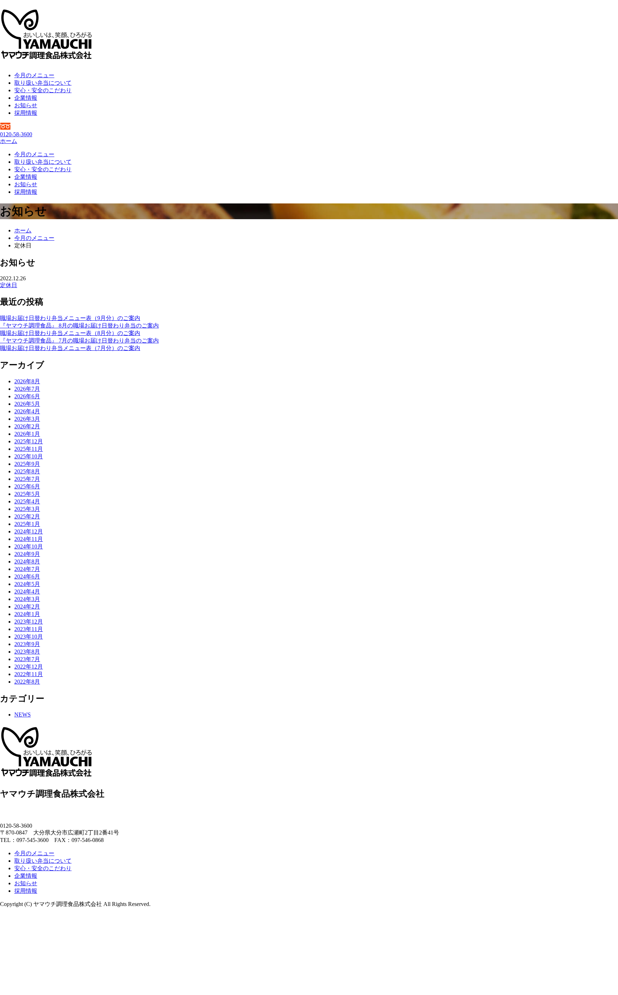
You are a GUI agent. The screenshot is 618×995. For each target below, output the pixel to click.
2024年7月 (27, 569)
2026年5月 (27, 404)
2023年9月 (27, 644)
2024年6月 (27, 576)
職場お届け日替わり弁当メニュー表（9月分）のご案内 (70, 318)
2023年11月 (28, 629)
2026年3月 (27, 419)
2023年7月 (27, 659)
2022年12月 (28, 667)
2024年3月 (27, 599)
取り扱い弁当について (43, 83)
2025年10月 (28, 456)
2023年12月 (28, 622)
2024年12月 (28, 531)
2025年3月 (27, 509)
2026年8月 (27, 381)
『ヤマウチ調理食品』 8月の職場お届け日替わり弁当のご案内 (79, 325)
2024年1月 (27, 614)
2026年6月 (27, 396)
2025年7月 (27, 479)
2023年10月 (28, 637)
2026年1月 (27, 434)
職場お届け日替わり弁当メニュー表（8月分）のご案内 (70, 333)
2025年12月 (28, 441)
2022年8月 (27, 682)
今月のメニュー (34, 75)
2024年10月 (28, 546)
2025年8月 (27, 471)
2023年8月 (27, 652)
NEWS (22, 714)
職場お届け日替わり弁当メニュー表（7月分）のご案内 (70, 348)
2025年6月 (27, 486)
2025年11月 (28, 449)
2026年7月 (27, 389)
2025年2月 (27, 516)
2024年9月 (27, 554)
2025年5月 (27, 494)
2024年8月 (27, 561)
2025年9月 (27, 464)
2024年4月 (27, 591)
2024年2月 (27, 607)
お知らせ (25, 105)
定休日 (8, 285)
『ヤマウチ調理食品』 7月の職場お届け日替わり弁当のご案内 (79, 341)
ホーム (8, 141)
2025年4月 (27, 501)
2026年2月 (27, 426)
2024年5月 (27, 584)
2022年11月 (28, 674)
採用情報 (25, 113)
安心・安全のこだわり (43, 90)
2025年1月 (27, 524)
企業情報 (25, 98)
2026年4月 (27, 411)
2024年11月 (28, 539)
